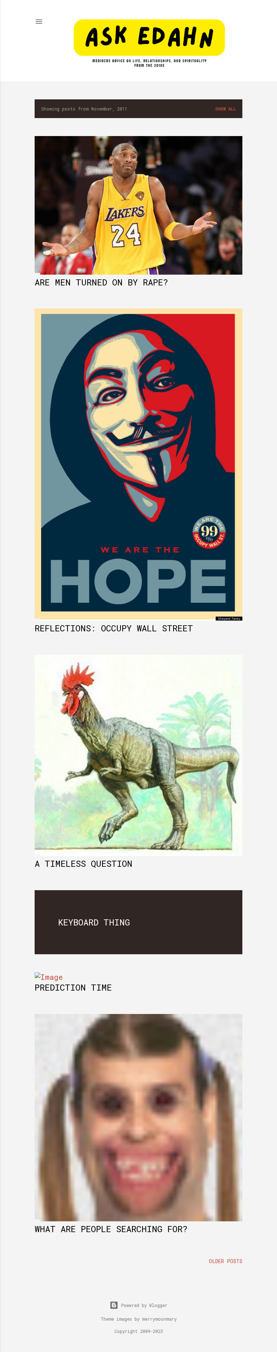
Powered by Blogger (144, 1305)
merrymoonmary (159, 1319)
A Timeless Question (83, 863)
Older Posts (225, 1261)
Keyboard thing (94, 922)
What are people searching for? (111, 1229)
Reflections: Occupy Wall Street (114, 628)
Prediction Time (73, 987)
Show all (225, 109)
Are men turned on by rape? (101, 282)
